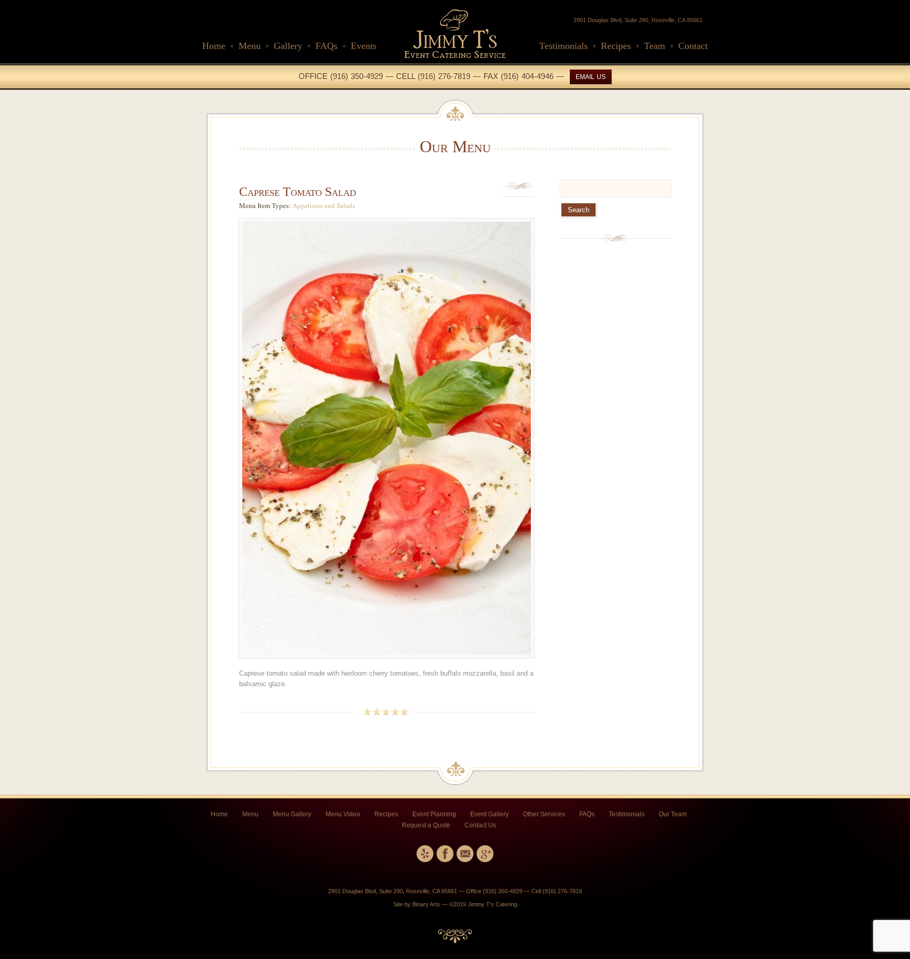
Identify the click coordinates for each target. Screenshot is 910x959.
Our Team (673, 814)
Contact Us (480, 825)
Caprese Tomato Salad (297, 192)
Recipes (616, 46)
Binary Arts (426, 904)
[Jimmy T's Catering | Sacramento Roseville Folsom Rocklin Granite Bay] (455, 56)
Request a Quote (426, 825)
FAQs (326, 46)
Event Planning (434, 814)
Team (654, 46)
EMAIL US (591, 77)
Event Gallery (489, 814)
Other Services (544, 814)
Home (213, 46)
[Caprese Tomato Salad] (386, 663)
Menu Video (342, 814)
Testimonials (563, 46)
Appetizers (307, 205)
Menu (250, 46)
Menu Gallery (292, 814)
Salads (346, 205)
